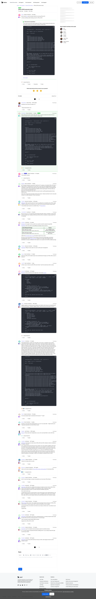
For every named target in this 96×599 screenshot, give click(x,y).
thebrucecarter (66, 41)
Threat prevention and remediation (72, 584)
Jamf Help (41, 579)
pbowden (23, 477)
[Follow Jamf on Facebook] (26, 585)
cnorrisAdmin (23, 212)
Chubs (64, 31)
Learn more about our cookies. (68, 591)
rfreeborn (23, 341)
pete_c (22, 303)
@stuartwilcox (43, 205)
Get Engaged (43, 2)
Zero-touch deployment (55, 581)
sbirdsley (23, 222)
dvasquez (23, 459)
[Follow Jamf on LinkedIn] (20, 585)
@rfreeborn (23, 442)
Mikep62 (23, 183)
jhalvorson (23, 467)
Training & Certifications (44, 581)
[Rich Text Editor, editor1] (37, 561)
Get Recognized (36, 2)
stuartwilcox (23, 113)
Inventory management (55, 586)
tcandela (23, 441)
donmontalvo (23, 102)
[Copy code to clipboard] (53, 27)
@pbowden (23, 487)
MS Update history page (29, 235)
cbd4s (22, 414)
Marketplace (42, 586)
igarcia (22, 422)
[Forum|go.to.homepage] (4, 2)
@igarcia (23, 432)
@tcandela (24, 502)
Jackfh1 (22, 263)
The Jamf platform (54, 579)
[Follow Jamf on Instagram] (24, 585)
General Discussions (13, 2)
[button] (85, 2)
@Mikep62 (23, 202)
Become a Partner (43, 588)
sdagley (22, 431)
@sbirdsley (23, 247)
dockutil (44, 272)
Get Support (21, 2)
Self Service (68, 579)
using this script (33, 238)
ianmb (22, 14)
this (26, 16)
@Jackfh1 (23, 272)
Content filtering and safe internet (72, 586)
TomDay (22, 201)
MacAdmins (23, 225)
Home (18, 5)
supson (22, 254)
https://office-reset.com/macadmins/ (39, 469)
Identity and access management (72, 581)
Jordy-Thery (65, 38)
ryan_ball (23, 271)
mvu (64, 28)
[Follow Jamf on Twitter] (18, 585)
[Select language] (80, 2)
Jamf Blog (41, 584)
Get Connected (28, 2)
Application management (55, 584)
